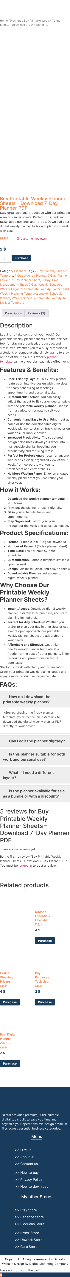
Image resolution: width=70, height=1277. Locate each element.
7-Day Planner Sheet (25, 280)
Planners (15, 20)
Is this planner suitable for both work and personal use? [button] (34, 757)
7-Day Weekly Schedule (45, 284)
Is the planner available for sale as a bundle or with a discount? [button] (34, 793)
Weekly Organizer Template (19, 289)
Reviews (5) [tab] (36, 313)
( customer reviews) (32, 238)
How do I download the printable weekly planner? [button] (26, 699)
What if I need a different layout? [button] (28, 775)
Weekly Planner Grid (55, 289)
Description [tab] (13, 313)
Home (4, 20)
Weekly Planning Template (18, 293)
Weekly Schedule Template (31, 298)
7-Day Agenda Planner (30, 275)
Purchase (21, 258)
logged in (25, 865)
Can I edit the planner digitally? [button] (37, 741)
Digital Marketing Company (48, 1264)
